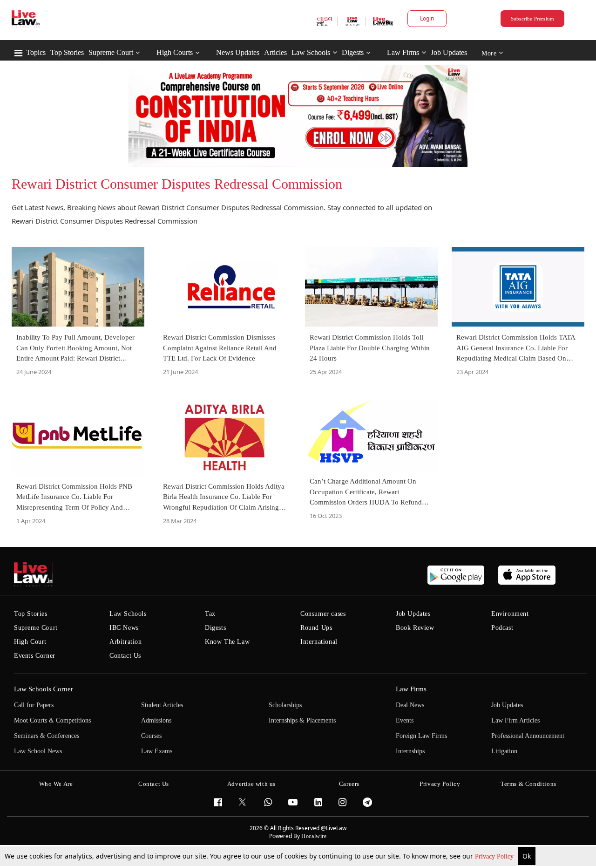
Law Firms (403, 52)
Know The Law (227, 641)
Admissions (156, 720)
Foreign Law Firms (421, 735)
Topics (36, 52)
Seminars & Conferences (46, 735)
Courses (151, 735)
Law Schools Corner (43, 689)
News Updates (237, 52)
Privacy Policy (495, 856)
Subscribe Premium (533, 18)
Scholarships (285, 705)
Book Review (415, 627)
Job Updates (449, 52)
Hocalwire (313, 836)
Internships (410, 751)
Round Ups (316, 627)
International (319, 641)
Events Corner (34, 655)
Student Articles (162, 705)
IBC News (124, 627)
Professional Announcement (527, 735)
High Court (30, 641)
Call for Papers (34, 705)
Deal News (410, 705)
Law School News (38, 751)
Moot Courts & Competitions (52, 720)
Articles (275, 52)
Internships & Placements (302, 720)
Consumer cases (322, 613)
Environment (510, 613)
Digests (353, 52)
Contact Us (125, 655)
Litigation (504, 751)
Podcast (502, 627)
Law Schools (310, 52)
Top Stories (67, 52)
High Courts (174, 52)
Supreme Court (110, 52)
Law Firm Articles (515, 720)
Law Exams (156, 751)
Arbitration (125, 641)
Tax (210, 613)
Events (404, 720)
